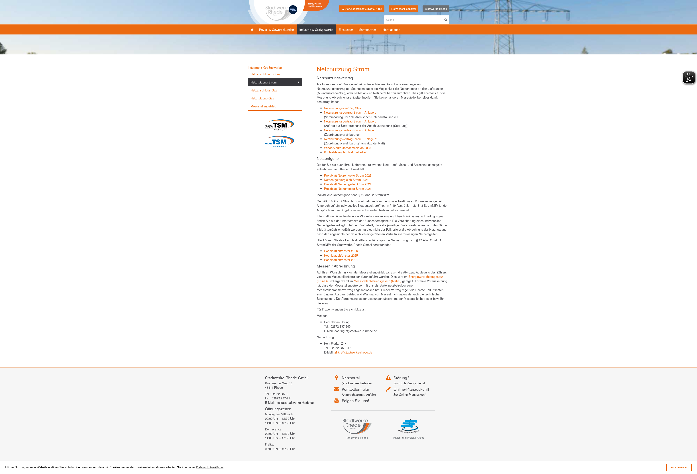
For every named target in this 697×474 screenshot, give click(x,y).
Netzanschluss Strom (265, 74)
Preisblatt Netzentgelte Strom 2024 (347, 184)
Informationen (391, 29)
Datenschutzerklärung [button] (210, 467)
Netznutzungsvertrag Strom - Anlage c (350, 130)
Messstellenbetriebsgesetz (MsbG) (377, 281)
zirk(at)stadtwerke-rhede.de (353, 352)
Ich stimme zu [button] (679, 467)
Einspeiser (346, 29)
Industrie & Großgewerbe (316, 29)
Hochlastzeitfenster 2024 (341, 259)
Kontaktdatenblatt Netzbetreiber (345, 152)
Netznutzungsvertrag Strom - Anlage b (350, 121)
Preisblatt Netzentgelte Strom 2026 (347, 175)
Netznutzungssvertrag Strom (343, 108)
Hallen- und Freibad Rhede (408, 437)
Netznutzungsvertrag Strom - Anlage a (350, 112)
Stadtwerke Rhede (436, 9)
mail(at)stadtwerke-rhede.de (295, 402)
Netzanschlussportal (403, 9)
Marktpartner (367, 29)
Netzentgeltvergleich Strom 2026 (346, 179)
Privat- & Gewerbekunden (276, 29)
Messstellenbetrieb (263, 106)
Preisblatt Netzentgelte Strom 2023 (347, 188)
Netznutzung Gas (262, 98)
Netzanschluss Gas (263, 90)
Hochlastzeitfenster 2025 (341, 255)
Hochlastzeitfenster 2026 (341, 250)
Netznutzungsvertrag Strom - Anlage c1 (351, 138)
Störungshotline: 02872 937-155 (363, 9)
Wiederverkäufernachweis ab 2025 (347, 147)
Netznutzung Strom (263, 82)
